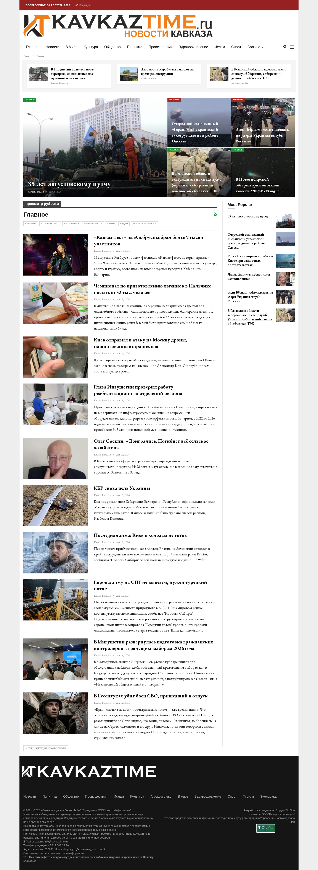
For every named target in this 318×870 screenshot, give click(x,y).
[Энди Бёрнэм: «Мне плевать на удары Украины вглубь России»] (263, 122)
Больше (253, 47)
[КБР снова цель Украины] (55, 505)
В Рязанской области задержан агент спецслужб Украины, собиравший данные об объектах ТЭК (258, 73)
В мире (71, 47)
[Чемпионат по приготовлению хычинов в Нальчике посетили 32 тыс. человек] (55, 303)
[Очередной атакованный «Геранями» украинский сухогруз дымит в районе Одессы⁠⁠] (285, 239)
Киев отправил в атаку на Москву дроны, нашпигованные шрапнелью (140, 342)
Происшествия (161, 47)
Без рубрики (71, 223)
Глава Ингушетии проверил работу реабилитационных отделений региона (138, 390)
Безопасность (93, 223)
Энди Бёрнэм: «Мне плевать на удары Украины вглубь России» (262, 135)
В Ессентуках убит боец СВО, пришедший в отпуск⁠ (151, 695)
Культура (91, 47)
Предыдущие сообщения (46, 748)
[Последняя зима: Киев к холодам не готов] (55, 552)
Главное (30, 100)
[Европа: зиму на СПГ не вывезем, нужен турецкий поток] (55, 599)
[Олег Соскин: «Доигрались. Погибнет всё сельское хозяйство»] (55, 458)
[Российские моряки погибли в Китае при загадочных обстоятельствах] (285, 261)
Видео (124, 223)
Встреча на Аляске (144, 223)
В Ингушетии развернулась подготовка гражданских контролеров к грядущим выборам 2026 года (153, 644)
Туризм (248, 796)
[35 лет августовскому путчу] (95, 148)
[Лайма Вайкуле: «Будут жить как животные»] (285, 279)
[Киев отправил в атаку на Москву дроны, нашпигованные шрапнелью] (55, 357)
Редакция (85, 5)
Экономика (268, 796)
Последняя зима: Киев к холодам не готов (140, 535)
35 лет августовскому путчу (69, 183)
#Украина (174, 100)
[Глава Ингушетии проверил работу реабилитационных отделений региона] (55, 404)
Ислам (219, 47)
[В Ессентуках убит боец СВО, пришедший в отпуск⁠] (55, 713)
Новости (52, 47)
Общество (112, 47)
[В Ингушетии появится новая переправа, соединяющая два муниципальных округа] (38, 74)
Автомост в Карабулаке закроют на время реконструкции (167, 71)
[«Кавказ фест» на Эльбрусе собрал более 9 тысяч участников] (55, 255)
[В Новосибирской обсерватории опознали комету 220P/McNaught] (263, 173)
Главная (32, 47)
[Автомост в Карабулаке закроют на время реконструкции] (129, 74)
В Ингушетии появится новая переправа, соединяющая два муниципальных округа (72, 73)
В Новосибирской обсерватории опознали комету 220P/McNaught (257, 185)
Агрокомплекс (50, 223)
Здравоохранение (193, 47)
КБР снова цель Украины (122, 488)
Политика (134, 47)
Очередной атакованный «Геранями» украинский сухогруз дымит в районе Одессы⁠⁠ (195, 132)
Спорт (236, 47)
